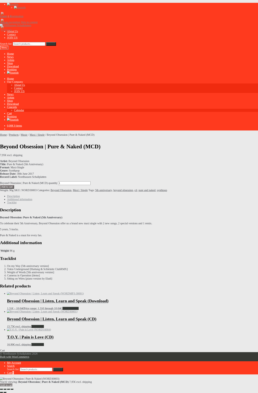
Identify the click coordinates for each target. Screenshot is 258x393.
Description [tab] (13, 196)
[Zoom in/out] (1, 389)
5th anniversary (103, 190)
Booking (12, 69)
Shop (10, 63)
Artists (10, 60)
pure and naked (147, 190)
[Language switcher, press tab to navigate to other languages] (12, 4)
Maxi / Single (37, 134)
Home (10, 53)
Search (51, 44)
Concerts (12, 107)
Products (14, 134)
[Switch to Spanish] (20, 7)
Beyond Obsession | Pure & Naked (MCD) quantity (28, 183)
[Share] (8, 389)
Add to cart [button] (37, 326)
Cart (9, 113)
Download (13, 66)
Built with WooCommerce (14, 356)
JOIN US (12, 37)
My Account (14, 362)
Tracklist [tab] (11, 202)
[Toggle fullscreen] (5, 389)
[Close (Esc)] (12, 389)
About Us (19, 84)
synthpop (162, 190)
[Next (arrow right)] (5, 392)
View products (70, 308)
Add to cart (7, 187)
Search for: (6, 43)
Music (24, 134)
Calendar (19, 110)
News (10, 56)
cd (135, 190)
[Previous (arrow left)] (1, 392)
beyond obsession (123, 190)
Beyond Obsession (61, 190)
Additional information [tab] (19, 199)
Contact (11, 34)
